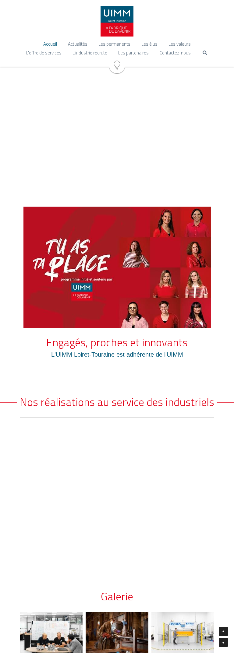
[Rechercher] (205, 53)
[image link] (117, 267)
